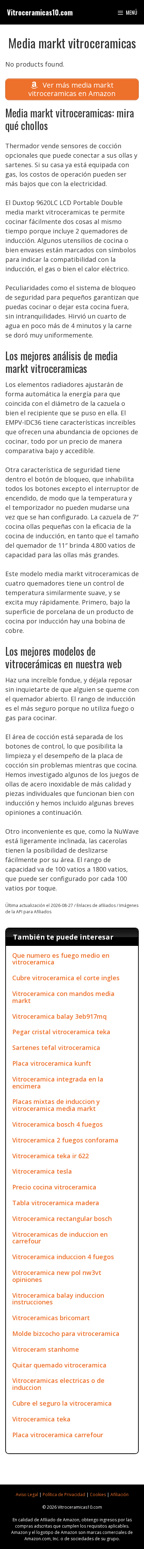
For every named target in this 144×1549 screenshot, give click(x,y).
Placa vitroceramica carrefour (57, 1435)
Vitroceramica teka (41, 1419)
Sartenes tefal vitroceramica (56, 1047)
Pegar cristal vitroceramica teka (61, 1032)
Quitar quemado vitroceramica (59, 1365)
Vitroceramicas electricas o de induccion (58, 1384)
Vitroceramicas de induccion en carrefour (60, 1238)
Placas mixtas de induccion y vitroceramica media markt (56, 1105)
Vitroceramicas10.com (40, 12)
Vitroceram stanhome (45, 1349)
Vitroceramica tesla (42, 1171)
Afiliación (119, 1494)
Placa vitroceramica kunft (51, 1063)
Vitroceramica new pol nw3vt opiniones (56, 1276)
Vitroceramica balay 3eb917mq (59, 1016)
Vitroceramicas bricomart (51, 1317)
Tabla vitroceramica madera (55, 1203)
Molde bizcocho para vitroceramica (66, 1333)
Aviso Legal (27, 1494)
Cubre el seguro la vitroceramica (62, 1403)
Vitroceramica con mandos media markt (63, 997)
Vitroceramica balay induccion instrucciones (58, 1298)
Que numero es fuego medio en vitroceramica (60, 959)
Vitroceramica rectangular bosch (62, 1218)
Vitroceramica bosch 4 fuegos (57, 1124)
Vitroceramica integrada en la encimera (57, 1082)
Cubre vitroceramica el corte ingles (66, 978)
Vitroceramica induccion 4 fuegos (63, 1257)
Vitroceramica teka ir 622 (50, 1156)
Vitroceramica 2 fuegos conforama (65, 1140)
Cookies (98, 1494)
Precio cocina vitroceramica (54, 1187)
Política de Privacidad (64, 1494)
